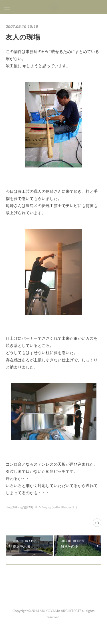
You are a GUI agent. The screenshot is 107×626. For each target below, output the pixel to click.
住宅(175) (26, 507)
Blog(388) (12, 507)
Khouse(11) (69, 507)
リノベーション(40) (47, 507)
